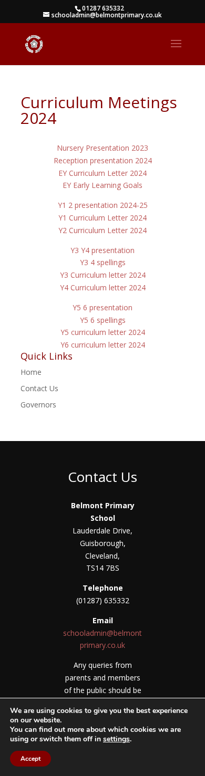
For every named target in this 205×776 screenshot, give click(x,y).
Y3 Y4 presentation (102, 250)
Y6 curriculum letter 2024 (102, 345)
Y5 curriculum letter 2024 (102, 332)
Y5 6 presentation (102, 307)
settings (116, 739)
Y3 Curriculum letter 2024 (103, 275)
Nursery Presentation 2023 (102, 148)
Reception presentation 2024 (103, 160)
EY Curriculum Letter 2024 (102, 173)
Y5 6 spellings (103, 320)
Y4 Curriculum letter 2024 (103, 287)
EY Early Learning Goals (102, 185)
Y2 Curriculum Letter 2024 (102, 230)
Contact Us (39, 388)
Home (31, 372)
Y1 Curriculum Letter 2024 (102, 218)
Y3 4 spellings (103, 262)
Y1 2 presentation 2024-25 (103, 205)
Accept (30, 758)
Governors (38, 405)
